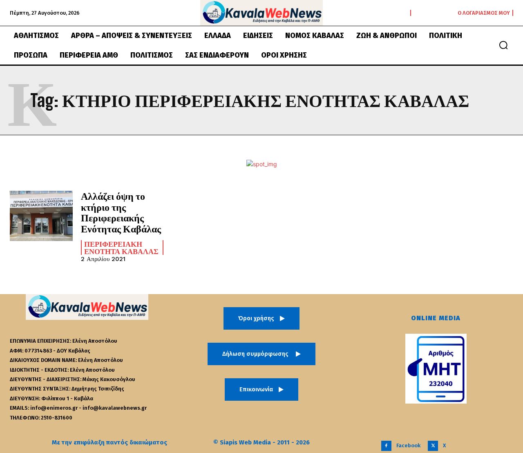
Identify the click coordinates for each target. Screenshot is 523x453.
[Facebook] (386, 446)
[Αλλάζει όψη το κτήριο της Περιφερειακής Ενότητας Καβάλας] (41, 216)
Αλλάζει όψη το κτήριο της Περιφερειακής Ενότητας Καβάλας (121, 212)
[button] (503, 45)
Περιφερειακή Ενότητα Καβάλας (121, 247)
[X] (433, 446)
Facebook (408, 445)
